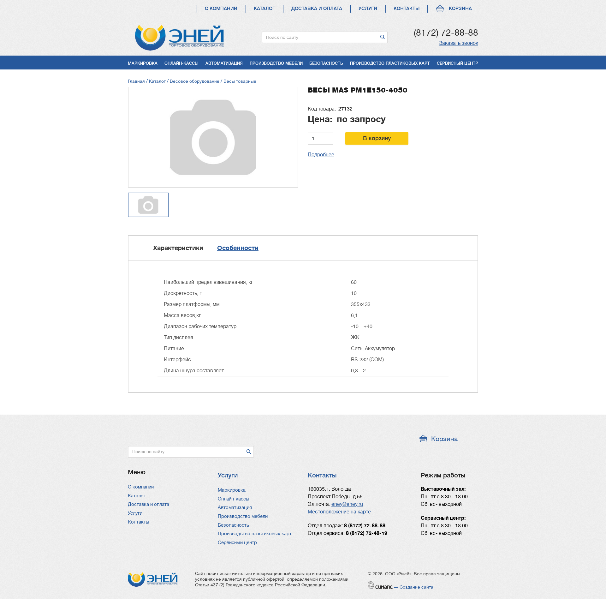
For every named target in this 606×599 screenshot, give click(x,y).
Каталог (264, 8)
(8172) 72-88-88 (446, 33)
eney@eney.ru (347, 504)
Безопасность (326, 63)
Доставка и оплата (316, 8)
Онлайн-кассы (181, 63)
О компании (221, 8)
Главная (136, 81)
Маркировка (142, 63)
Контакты (406, 8)
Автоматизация (224, 63)
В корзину (377, 138)
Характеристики (178, 248)
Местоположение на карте (339, 512)
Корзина (460, 8)
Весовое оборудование (194, 81)
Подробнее (321, 155)
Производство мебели (276, 63)
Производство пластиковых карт (390, 63)
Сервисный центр (457, 63)
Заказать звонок (458, 43)
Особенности (237, 248)
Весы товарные (239, 81)
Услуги (368, 8)
